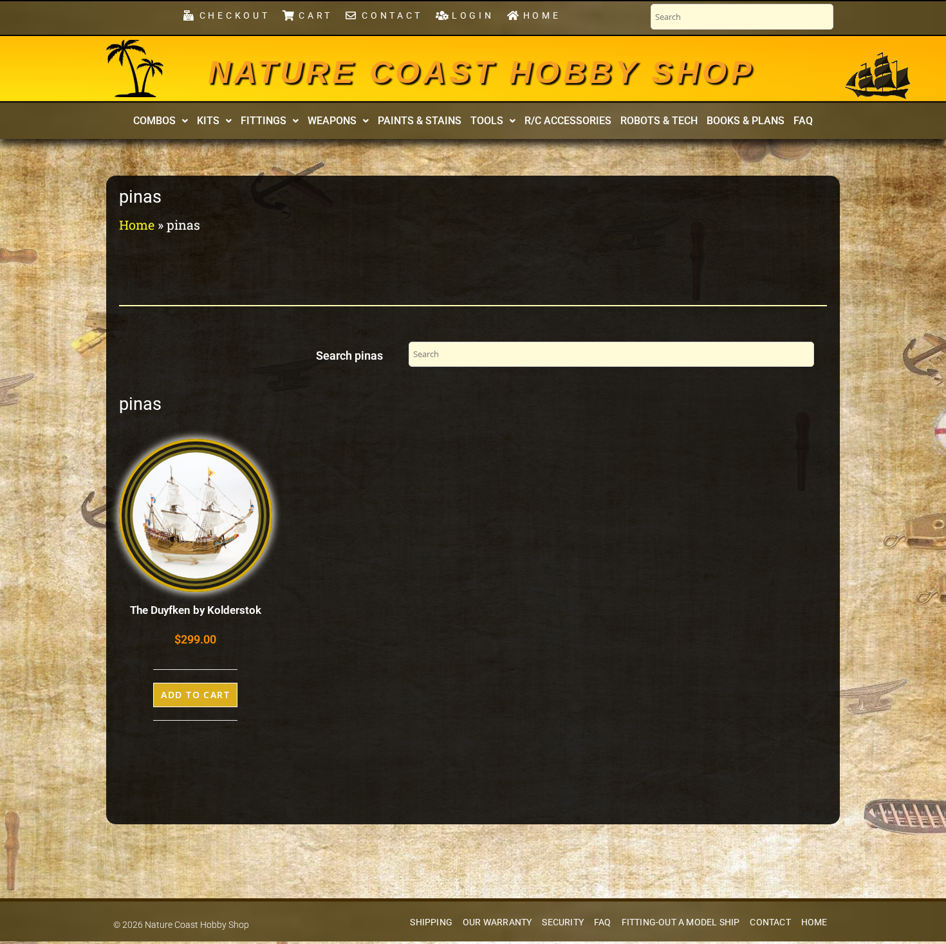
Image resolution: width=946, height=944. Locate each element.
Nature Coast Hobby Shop (481, 72)
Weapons (332, 121)
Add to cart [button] (195, 695)
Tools (486, 121)
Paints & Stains (419, 121)
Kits (208, 121)
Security (563, 922)
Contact (770, 922)
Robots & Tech (659, 121)
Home (136, 224)
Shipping (431, 922)
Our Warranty (497, 922)
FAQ (803, 121)
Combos (154, 121)
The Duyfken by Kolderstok (195, 610)
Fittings (263, 121)
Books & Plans (745, 121)
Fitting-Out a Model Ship (681, 922)
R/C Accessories (567, 121)
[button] (160, 121)
